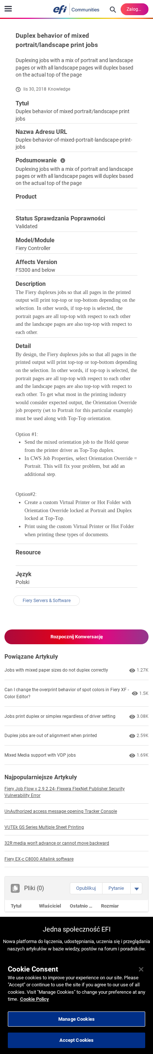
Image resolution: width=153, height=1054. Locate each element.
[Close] (141, 969)
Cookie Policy (34, 999)
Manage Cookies (76, 1019)
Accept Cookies (76, 1040)
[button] (86, 888)
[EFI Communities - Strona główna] (76, 9)
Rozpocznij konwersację (77, 636)
